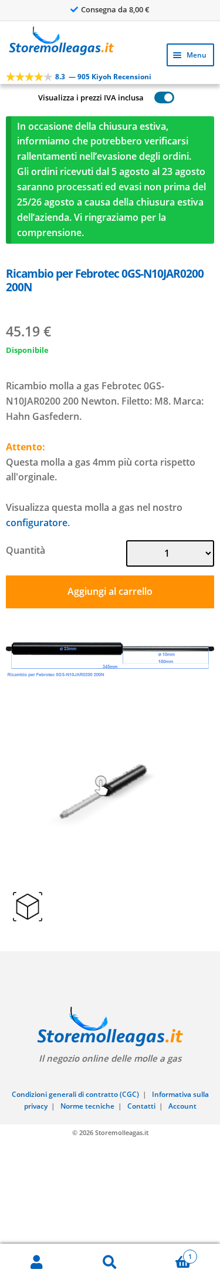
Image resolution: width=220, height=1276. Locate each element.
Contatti (141, 1106)
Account (182, 1106)
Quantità (25, 550)
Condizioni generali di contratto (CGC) (75, 1094)
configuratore (36, 522)
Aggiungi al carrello (110, 591)
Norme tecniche (87, 1106)
